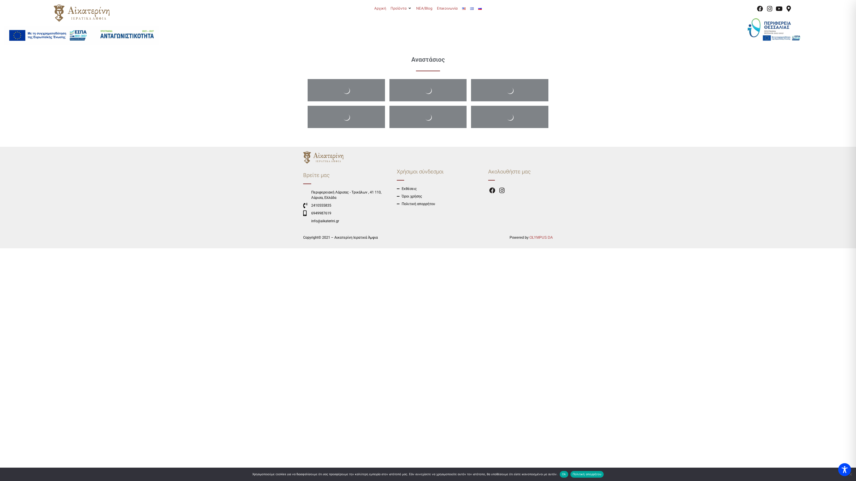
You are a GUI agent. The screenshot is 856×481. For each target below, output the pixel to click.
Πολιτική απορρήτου (587, 474)
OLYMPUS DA (541, 237)
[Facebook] (760, 8)
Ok (564, 474)
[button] (401, 8)
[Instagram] (769, 8)
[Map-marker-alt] (788, 8)
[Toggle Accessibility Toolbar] (845, 470)
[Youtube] (779, 8)
